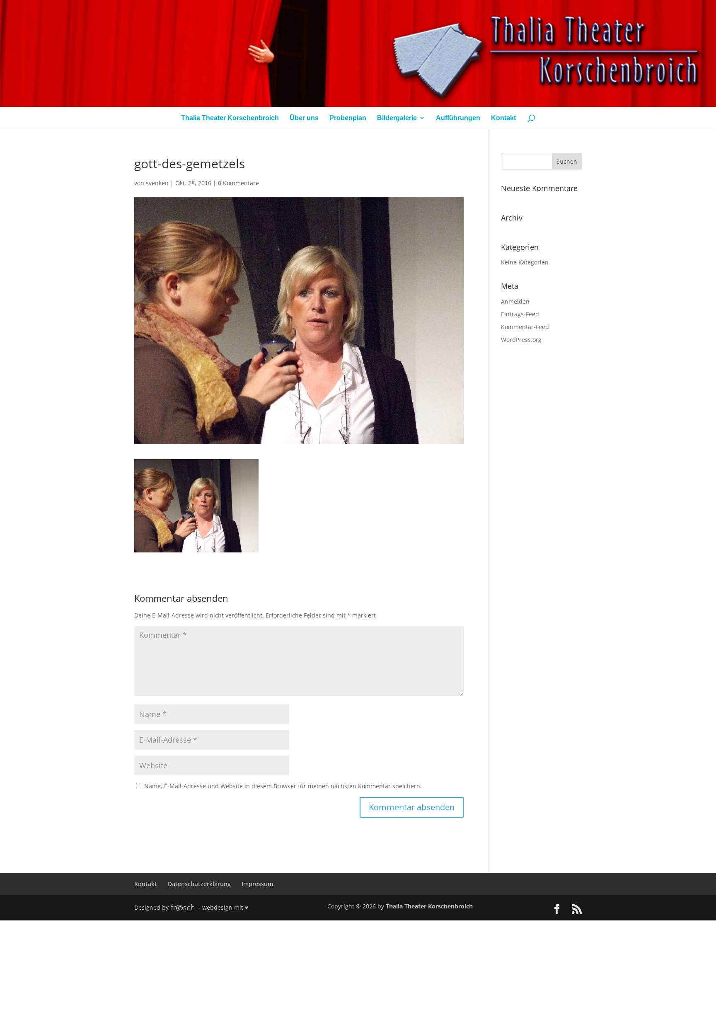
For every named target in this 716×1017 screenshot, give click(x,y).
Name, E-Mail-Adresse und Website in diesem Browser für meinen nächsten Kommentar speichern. (283, 786)
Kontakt (503, 117)
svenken (157, 183)
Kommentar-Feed (525, 327)
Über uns (304, 117)
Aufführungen (458, 117)
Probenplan (347, 117)
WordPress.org (521, 340)
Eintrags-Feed (520, 314)
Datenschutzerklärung (199, 884)
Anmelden (515, 301)
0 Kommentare (238, 183)
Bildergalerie (397, 117)
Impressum (257, 884)
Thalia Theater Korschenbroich (230, 117)
